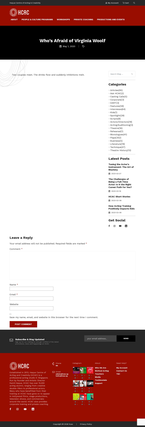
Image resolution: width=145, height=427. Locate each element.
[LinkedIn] (126, 226)
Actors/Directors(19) (121, 121)
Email (14, 294)
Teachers (99, 374)
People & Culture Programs (37, 19)
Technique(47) (117, 147)
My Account (121, 368)
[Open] (76, 370)
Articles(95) (116, 90)
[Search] (132, 74)
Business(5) (116, 140)
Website (14, 304)
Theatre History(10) (120, 150)
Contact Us (121, 371)
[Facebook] (109, 226)
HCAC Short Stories (119, 196)
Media (98, 377)
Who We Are (100, 368)
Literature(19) (117, 144)
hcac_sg (76, 368)
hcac (71, 424)
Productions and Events (111, 19)
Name (14, 284)
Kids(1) (113, 112)
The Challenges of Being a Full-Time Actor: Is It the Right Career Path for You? (120, 183)
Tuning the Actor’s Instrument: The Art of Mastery (121, 167)
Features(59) (117, 106)
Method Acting (102, 371)
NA (57, 365)
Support (98, 383)
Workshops (63, 19)
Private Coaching (83, 19)
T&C (118, 374)
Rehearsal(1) (116, 131)
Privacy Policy (86, 424)
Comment (16, 249)
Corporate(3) (117, 99)
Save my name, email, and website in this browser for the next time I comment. (54, 317)
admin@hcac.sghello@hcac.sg (62, 375)
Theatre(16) (116, 128)
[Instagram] (114, 226)
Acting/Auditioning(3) (121, 125)
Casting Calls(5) (118, 96)
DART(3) (114, 103)
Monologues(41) (118, 134)
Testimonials (101, 380)
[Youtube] (120, 226)
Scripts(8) (115, 118)
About (14, 19)
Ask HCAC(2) (117, 93)
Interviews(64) (118, 109)
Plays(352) (115, 137)
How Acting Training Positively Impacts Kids (122, 207)
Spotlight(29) (117, 115)
